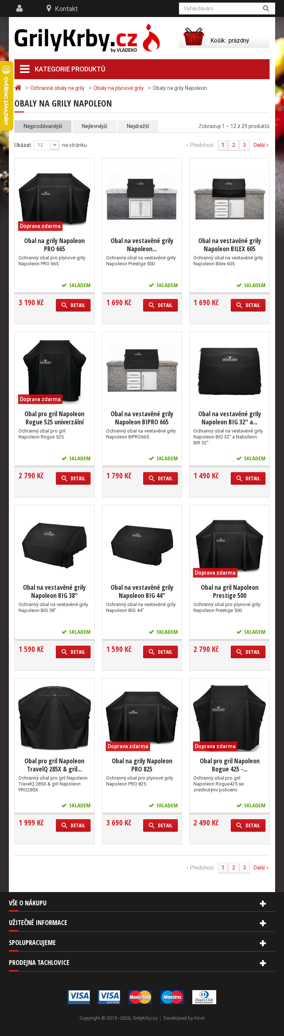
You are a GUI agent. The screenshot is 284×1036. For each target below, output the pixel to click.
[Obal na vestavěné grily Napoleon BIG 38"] (54, 544)
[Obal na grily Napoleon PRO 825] (142, 718)
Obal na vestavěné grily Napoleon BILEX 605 (229, 244)
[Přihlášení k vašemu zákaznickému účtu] (20, 8)
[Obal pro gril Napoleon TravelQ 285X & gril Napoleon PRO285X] (54, 718)
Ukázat (22, 145)
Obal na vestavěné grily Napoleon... (142, 244)
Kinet (199, 1018)
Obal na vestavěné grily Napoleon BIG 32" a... (229, 418)
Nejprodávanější (43, 126)
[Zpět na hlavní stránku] (18, 87)
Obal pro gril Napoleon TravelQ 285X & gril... (54, 765)
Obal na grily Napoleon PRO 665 (54, 244)
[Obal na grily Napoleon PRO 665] (54, 198)
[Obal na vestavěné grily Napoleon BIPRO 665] (142, 371)
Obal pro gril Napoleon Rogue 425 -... (230, 765)
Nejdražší (138, 126)
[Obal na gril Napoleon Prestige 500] (229, 544)
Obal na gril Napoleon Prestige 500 (229, 591)
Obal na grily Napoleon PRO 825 (142, 765)
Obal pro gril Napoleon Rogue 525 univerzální (54, 418)
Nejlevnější (94, 126)
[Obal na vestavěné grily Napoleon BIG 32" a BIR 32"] (229, 371)
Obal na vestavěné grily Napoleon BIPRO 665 (142, 418)
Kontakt (66, 9)
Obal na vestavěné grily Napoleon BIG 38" (54, 591)
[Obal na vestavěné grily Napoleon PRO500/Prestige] (142, 198)
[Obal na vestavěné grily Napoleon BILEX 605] (229, 198)
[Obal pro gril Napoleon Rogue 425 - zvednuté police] (229, 718)
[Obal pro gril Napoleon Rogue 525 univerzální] (54, 371)
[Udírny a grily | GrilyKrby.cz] (87, 38)
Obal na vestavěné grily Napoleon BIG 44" (142, 591)
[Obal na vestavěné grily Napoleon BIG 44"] (142, 544)
